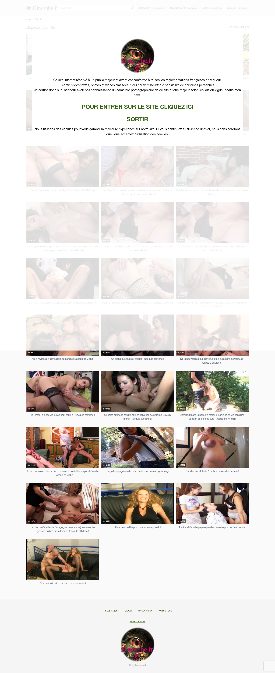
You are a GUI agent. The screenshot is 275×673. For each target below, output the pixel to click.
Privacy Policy (145, 610)
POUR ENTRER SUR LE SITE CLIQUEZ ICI (137, 106)
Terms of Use (165, 610)
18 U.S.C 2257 (111, 610)
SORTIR (137, 119)
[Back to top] (266, 663)
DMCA (128, 610)
